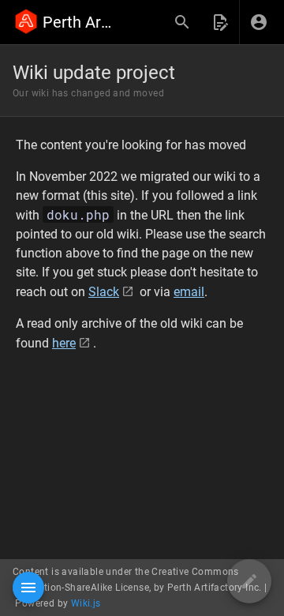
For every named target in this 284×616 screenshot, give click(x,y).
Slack (103, 291)
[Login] (259, 22)
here (64, 343)
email (189, 291)
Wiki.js (86, 603)
